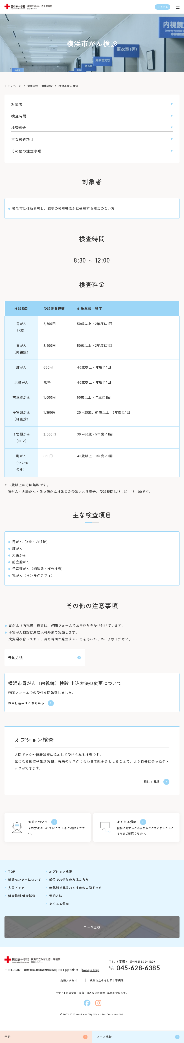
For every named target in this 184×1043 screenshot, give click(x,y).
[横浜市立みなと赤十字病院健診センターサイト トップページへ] (33, 960)
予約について (38, 822)
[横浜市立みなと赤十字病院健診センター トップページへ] (29, 6)
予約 (7, 1036)
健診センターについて (24, 879)
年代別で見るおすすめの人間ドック (75, 887)
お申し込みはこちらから (26, 703)
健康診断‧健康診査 (21, 895)
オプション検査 (60, 871)
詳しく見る (152, 782)
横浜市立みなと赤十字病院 (107, 980)
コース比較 (104, 1036)
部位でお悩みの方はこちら (69, 879)
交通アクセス (68, 980)
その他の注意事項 (26, 151)
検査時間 (18, 116)
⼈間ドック (16, 887)
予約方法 (15, 657)
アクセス (162, 7)
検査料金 (18, 127)
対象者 (16, 104)
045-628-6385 (138, 968)
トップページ (13, 86)
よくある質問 (127, 822)
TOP (11, 871)
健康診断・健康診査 (40, 86)
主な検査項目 (22, 139)
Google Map (90, 970)
